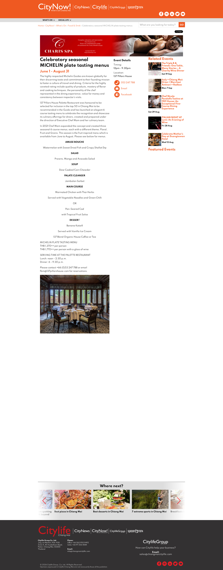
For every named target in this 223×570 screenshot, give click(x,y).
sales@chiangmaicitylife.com (156, 553)
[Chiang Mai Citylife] (100, 7)
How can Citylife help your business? (156, 547)
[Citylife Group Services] (117, 7)
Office (78, 542)
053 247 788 (128, 82)
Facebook (126, 94)
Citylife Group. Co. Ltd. (56, 564)
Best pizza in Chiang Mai (72, 503)
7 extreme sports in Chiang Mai (150, 503)
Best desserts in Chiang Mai (111, 503)
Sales (77, 545)
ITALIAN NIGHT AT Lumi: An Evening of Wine (173, 120)
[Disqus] (93, 373)
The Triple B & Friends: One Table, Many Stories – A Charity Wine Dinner (173, 66)
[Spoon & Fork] (135, 7)
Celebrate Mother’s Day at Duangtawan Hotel (173, 136)
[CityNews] (82, 7)
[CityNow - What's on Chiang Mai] (100, 531)
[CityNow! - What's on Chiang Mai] (54, 7)
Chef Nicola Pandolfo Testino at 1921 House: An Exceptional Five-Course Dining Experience (172, 102)
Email (124, 88)
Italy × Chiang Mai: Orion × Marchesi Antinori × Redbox (172, 82)
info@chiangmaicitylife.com (78, 551)
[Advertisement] (166, 244)
